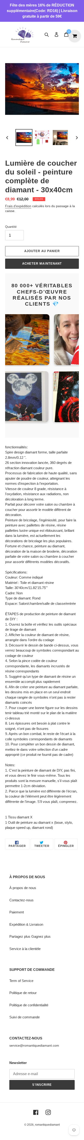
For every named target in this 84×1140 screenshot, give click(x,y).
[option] (24, 137)
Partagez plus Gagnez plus (30, 936)
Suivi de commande (24, 1017)
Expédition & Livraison (26, 924)
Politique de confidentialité (28, 1005)
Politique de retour (23, 993)
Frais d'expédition (18, 206)
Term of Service (21, 981)
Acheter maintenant (42, 263)
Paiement (16, 912)
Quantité (11, 226)
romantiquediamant (47, 1124)
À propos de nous (22, 888)
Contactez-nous (21, 900)
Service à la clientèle (25, 949)
